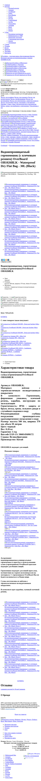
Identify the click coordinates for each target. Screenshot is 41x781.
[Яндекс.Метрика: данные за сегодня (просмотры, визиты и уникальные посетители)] (34, 754)
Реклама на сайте (10, 738)
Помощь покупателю (11, 726)
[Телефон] (5, 82)
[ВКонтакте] (2, 260)
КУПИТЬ (4, 317)
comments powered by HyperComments (13, 689)
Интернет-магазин (11, 724)
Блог (6, 729)
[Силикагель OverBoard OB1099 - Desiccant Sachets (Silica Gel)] (20, 334)
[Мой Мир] (8, 260)
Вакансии (8, 734)
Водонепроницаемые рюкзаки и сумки (22, 145)
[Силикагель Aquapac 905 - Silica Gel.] (13, 341)
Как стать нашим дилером (13, 733)
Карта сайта (8, 736)
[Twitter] (4, 260)
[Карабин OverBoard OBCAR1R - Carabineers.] (16, 348)
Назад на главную (20, 714)
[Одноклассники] (6, 260)
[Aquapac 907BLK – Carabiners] (11, 355)
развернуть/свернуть (10, 709)
